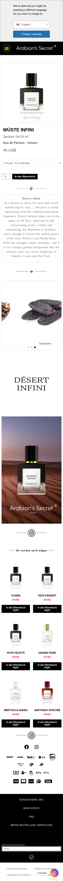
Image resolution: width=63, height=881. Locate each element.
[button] (6, 48)
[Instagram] (36, 747)
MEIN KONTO (31, 808)
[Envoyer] (31, 857)
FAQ (31, 816)
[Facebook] (26, 747)
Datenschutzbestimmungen (17, 869)
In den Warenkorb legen (15, 608)
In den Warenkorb (25, 176)
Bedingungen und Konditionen (45, 869)
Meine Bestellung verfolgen (31, 825)
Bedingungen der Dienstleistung (19, 875)
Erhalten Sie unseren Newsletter (13, 845)
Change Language (31, 34)
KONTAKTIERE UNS (31, 799)
